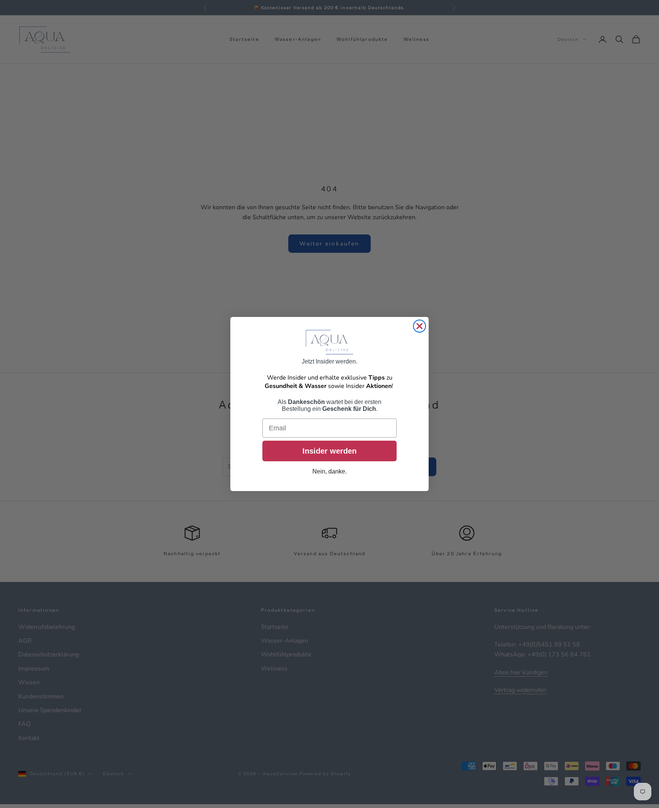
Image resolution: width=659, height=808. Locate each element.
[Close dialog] (419, 326)
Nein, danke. (329, 472)
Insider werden (329, 451)
